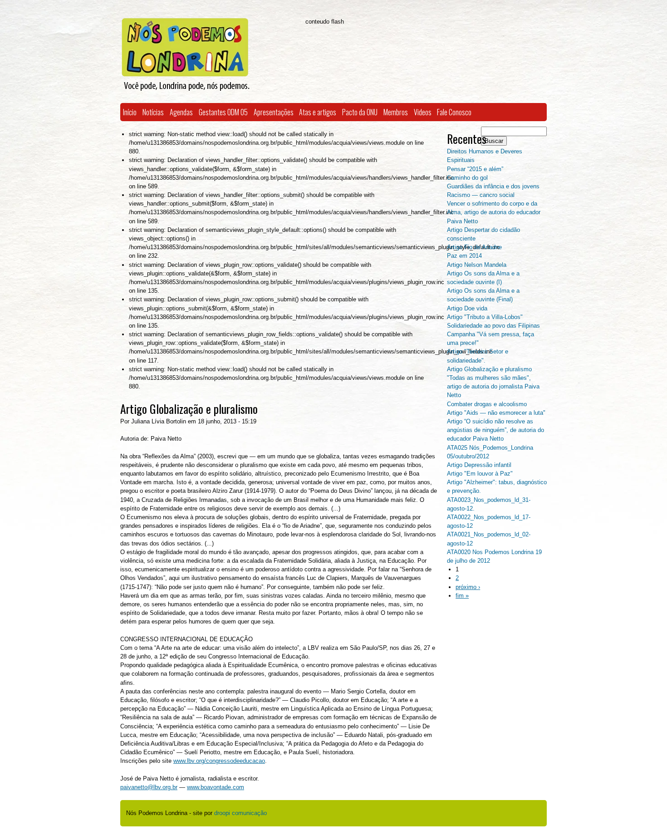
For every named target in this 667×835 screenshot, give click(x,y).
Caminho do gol (467, 177)
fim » (462, 595)
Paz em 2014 (464, 255)
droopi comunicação (240, 813)
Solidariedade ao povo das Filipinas (493, 325)
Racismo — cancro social (481, 195)
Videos (423, 112)
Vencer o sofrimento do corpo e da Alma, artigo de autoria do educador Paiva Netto (493, 212)
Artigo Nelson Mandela (476, 264)
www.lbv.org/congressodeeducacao (219, 760)
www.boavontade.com (215, 787)
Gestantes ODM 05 (223, 112)
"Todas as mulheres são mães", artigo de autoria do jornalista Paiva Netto (493, 386)
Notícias (153, 112)
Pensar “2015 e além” (475, 169)
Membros (395, 112)
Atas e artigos (317, 112)
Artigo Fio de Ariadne (474, 247)
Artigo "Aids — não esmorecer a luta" (496, 412)
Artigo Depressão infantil (479, 465)
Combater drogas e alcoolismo (487, 404)
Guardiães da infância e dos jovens (493, 186)
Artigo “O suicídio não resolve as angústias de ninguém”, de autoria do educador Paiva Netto (495, 430)
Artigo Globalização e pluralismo (489, 369)
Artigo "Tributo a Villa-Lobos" (485, 317)
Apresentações (274, 112)
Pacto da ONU (360, 112)
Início (130, 112)
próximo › (468, 587)
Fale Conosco (454, 112)
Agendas (181, 112)
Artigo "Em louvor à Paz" (480, 473)
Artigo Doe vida (467, 308)
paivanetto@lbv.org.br (148, 787)
